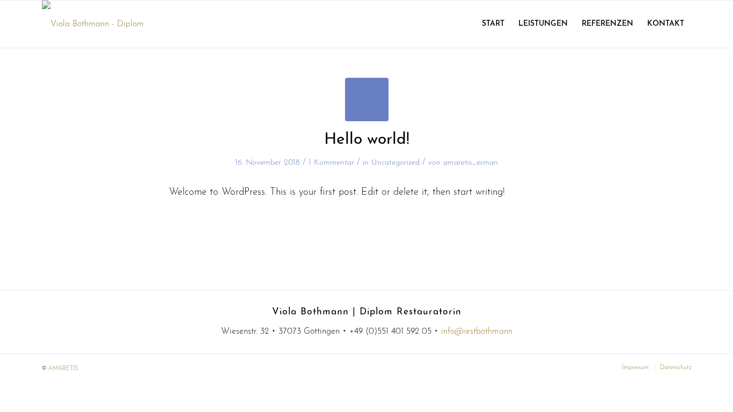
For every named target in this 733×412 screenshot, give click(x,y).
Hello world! (366, 139)
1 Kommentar (331, 163)
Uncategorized (395, 163)
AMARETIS (63, 369)
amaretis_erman (470, 163)
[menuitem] (493, 24)
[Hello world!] (367, 99)
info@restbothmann (476, 331)
